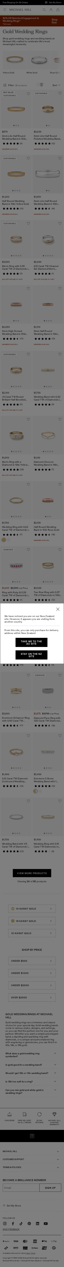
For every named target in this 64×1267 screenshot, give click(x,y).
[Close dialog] (58, 609)
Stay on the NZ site (31, 655)
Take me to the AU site (31, 642)
